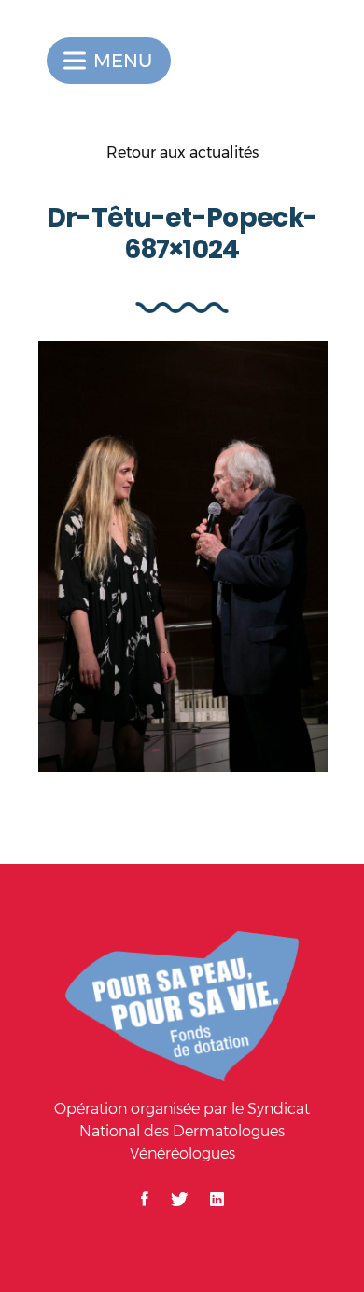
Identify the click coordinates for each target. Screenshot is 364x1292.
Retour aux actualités (182, 152)
